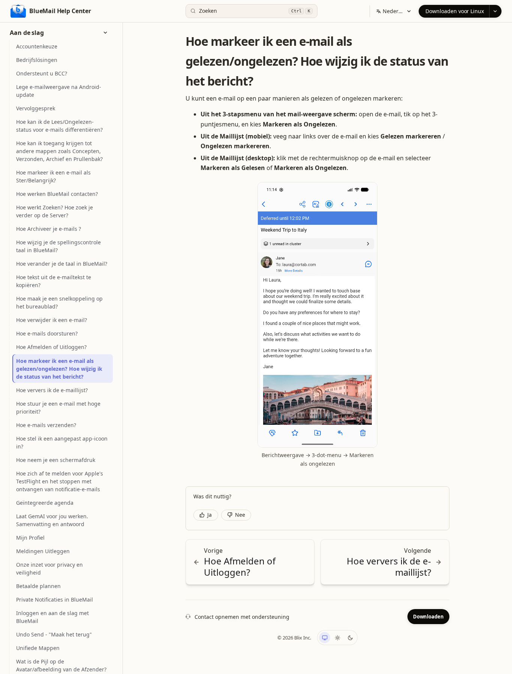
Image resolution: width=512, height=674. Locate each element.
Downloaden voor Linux (454, 11)
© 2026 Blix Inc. (294, 637)
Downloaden (428, 616)
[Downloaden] (495, 11)
